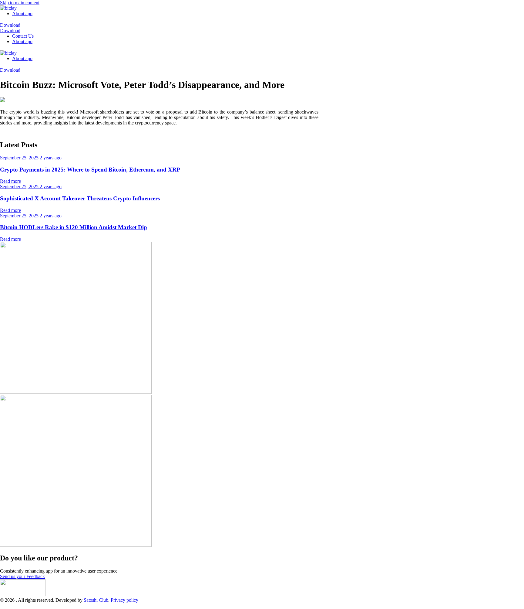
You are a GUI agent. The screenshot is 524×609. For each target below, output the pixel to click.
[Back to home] (8, 8)
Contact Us (23, 36)
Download (10, 25)
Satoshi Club (96, 600)
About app (22, 13)
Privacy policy (124, 600)
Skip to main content (19, 2)
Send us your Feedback (22, 576)
